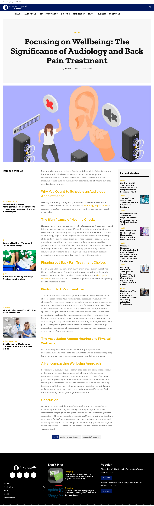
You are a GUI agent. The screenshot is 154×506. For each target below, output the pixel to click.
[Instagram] (19, 475)
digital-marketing (10, 341)
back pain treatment (91, 437)
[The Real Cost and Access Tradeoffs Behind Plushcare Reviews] (144, 199)
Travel (5, 240)
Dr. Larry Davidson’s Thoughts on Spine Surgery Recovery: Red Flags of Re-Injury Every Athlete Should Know (128, 276)
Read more (107, 478)
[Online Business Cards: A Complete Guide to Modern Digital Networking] (55, 475)
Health (77, 33)
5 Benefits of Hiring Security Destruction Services (18, 277)
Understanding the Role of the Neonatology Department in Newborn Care (128, 235)
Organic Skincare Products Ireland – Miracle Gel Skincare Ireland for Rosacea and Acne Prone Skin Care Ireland (129, 253)
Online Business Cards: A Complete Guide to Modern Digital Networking (79, 476)
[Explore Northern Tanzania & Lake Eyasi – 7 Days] (19, 226)
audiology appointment (96, 205)
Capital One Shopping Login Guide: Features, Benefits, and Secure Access (80, 492)
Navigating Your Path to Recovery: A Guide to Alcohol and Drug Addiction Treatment (129, 297)
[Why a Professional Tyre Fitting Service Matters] (19, 294)
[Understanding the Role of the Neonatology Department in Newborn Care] (144, 231)
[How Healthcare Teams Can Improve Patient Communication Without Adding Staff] (144, 214)
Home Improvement (11, 201)
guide (5, 273)
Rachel (68, 69)
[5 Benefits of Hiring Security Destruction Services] (19, 260)
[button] (150, 7)
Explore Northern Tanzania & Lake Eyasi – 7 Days (17, 244)
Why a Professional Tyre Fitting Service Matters (19, 311)
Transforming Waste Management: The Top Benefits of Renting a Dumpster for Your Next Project (19, 208)
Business (6, 307)
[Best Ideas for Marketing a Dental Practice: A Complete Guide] (19, 327)
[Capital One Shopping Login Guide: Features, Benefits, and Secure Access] (55, 491)
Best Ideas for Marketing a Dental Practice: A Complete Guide (17, 346)
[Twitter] (33, 475)
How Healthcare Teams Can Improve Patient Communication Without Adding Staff (128, 218)
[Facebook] (12, 475)
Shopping (69, 472)
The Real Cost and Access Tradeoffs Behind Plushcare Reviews (129, 202)
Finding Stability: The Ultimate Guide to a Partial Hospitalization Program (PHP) (129, 187)
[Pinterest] (26, 475)
